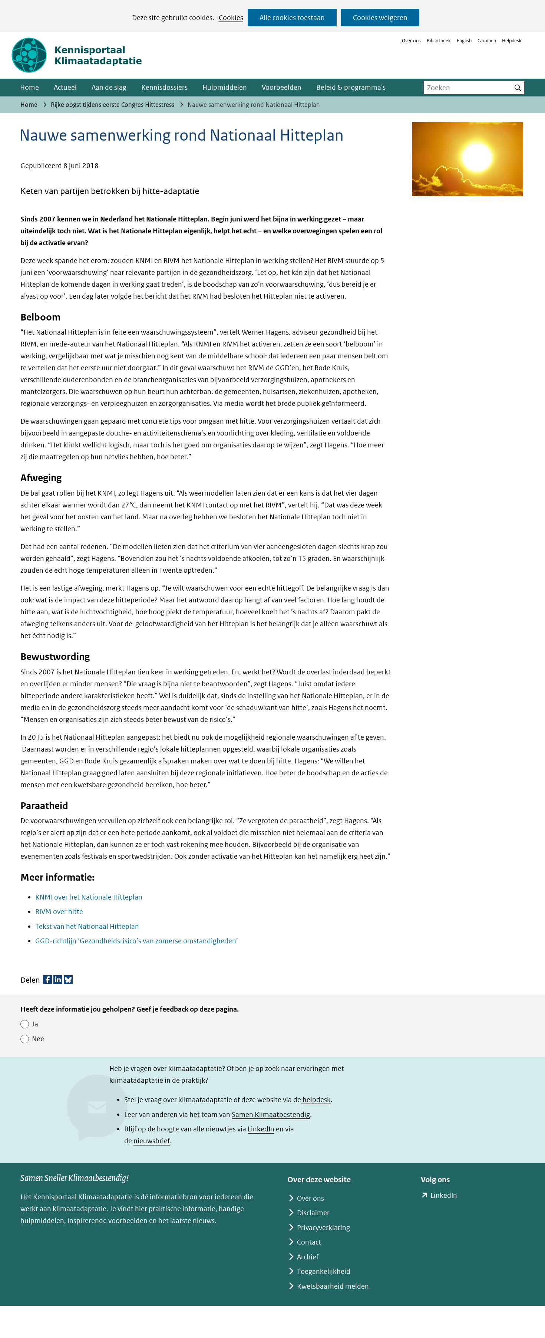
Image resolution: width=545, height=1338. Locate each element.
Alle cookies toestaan (292, 17)
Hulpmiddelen (224, 87)
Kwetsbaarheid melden (333, 1286)
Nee (38, 1039)
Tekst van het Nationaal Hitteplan (87, 926)
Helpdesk (512, 40)
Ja (35, 1024)
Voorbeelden (281, 87)
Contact (309, 1242)
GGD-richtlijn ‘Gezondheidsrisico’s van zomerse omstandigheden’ (136, 941)
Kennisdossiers (164, 87)
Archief (307, 1257)
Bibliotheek (439, 40)
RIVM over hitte (59, 911)
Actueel (65, 87)
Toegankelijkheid (323, 1271)
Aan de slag (109, 87)
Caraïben (487, 40)
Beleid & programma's (351, 87)
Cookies (231, 17)
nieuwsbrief (151, 1141)
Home (29, 87)
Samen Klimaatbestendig (271, 1114)
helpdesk (316, 1099)
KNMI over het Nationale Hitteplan (88, 897)
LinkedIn (261, 1129)
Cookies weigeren (380, 17)
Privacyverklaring (323, 1227)
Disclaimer (313, 1213)
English (464, 40)
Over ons (411, 40)
